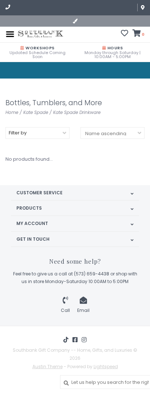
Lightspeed (106, 366)
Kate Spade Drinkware (76, 112)
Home (11, 112)
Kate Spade (35, 112)
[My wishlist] (124, 34)
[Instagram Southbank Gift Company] (84, 340)
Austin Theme (47, 366)
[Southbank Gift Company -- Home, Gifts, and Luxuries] (40, 33)
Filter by (18, 132)
